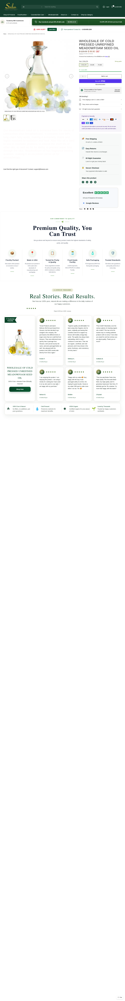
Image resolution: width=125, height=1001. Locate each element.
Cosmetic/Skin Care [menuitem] (37, 15)
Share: (81, 209)
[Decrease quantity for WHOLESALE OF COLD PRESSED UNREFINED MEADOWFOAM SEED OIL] (80, 76)
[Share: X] (88, 209)
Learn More (52, 29)
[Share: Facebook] (85, 209)
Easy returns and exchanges (90, 104)
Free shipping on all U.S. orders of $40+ (93, 99)
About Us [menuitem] (64, 15)
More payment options (100, 84)
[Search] (97, 7)
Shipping (81, 53)
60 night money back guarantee (91, 109)
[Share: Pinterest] (90, 209)
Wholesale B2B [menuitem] (53, 15)
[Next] (71, 76)
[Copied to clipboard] (93, 209)
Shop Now (20, 389)
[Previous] (7, 76)
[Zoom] (71, 42)
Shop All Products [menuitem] (9, 15)
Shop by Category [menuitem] (87, 15)
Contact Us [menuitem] (74, 15)
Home (4, 33)
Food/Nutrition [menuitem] (22, 15)
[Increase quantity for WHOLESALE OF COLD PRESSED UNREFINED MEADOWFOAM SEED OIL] (85, 76)
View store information (117, 90)
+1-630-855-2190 (87, 29)
